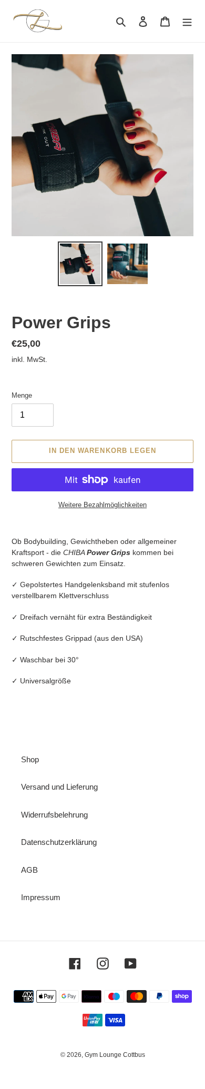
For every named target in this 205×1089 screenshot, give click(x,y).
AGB (29, 869)
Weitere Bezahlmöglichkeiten (102, 505)
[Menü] (187, 21)
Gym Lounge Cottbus (115, 1054)
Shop (30, 759)
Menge (22, 395)
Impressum (40, 897)
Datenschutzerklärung (59, 842)
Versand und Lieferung (59, 786)
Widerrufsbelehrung (54, 814)
